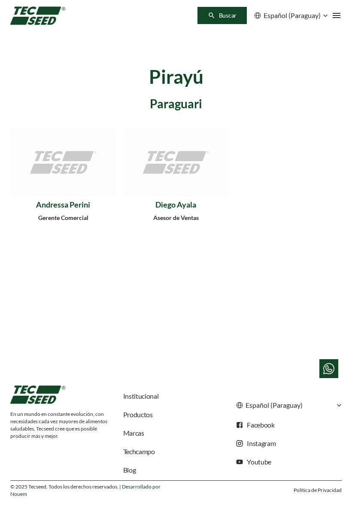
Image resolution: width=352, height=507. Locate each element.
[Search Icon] (222, 15)
